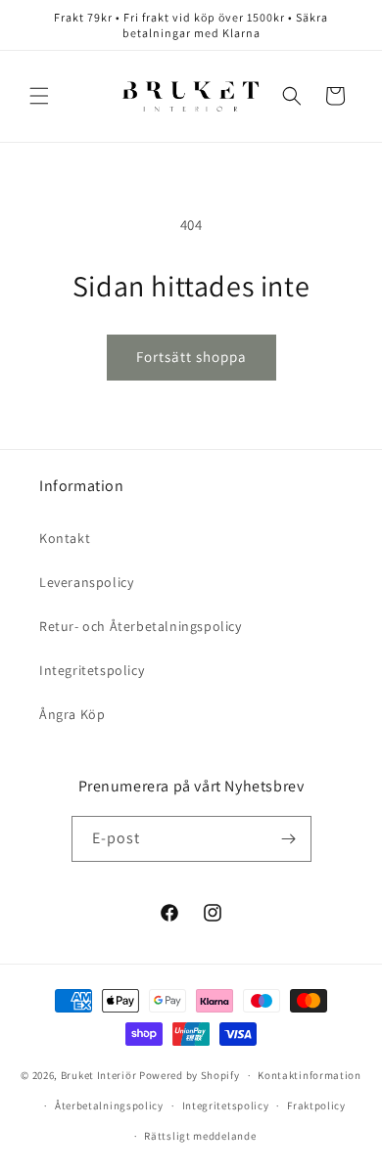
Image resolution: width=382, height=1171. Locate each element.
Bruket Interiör (99, 1075)
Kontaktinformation (309, 1075)
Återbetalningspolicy (109, 1105)
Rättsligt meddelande (200, 1136)
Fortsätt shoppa (191, 356)
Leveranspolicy (86, 582)
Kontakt (64, 538)
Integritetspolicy (91, 670)
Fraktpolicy (316, 1105)
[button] (39, 95)
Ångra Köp (72, 714)
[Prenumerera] (288, 839)
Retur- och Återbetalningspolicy (140, 626)
